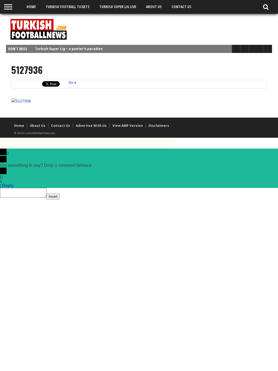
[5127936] (21, 101)
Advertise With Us (91, 125)
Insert (53, 196)
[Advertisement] (170, 29)
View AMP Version (127, 125)
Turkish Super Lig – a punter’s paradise (69, 48)
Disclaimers (159, 125)
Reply (8, 185)
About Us (154, 6)
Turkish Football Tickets (68, 6)
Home (31, 6)
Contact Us (181, 6)
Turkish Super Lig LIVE (117, 6)
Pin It (72, 83)
